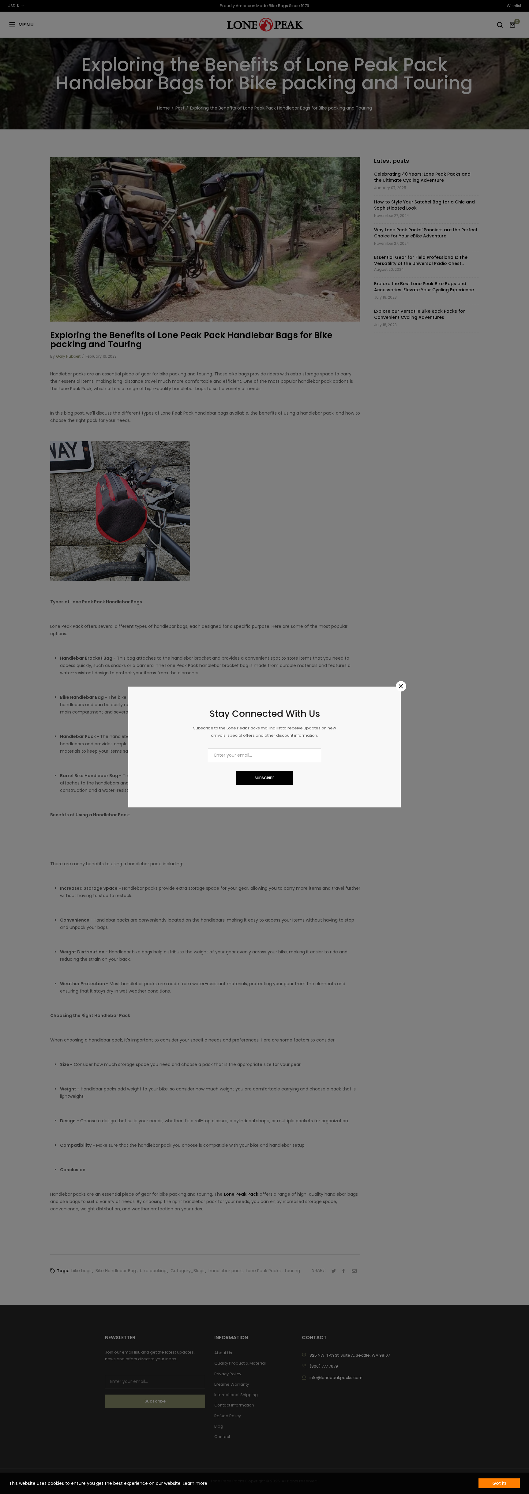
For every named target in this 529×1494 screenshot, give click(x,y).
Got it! (499, 1483)
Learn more (195, 1483)
